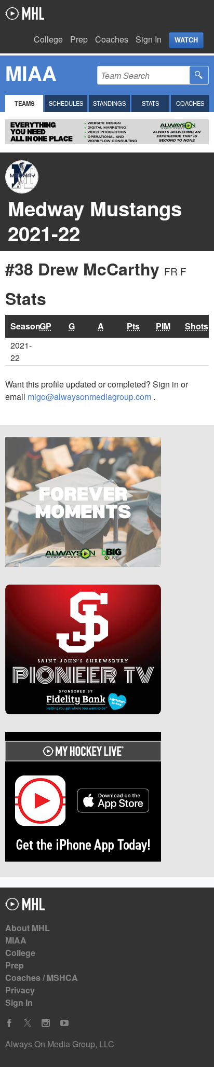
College (48, 39)
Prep (79, 39)
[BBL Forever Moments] (107, 503)
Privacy (20, 990)
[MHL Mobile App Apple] (107, 798)
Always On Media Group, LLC (59, 1044)
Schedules (66, 103)
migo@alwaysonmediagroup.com (90, 397)
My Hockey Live (24, 13)
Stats (150, 103)
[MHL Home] (25, 907)
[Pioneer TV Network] (107, 651)
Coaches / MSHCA (41, 977)
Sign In (149, 39)
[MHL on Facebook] (9, 1023)
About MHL (27, 928)
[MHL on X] (27, 1023)
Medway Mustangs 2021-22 (95, 220)
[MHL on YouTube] (64, 1023)
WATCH (186, 40)
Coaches (111, 39)
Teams (24, 103)
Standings (109, 103)
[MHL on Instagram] (46, 1023)
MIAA (15, 940)
